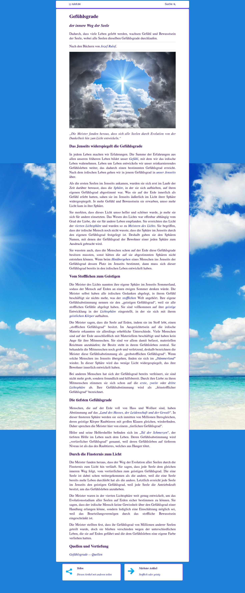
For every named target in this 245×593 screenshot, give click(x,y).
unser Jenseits (166, 172)
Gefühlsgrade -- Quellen (85, 554)
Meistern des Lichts (141, 225)
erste (143, 382)
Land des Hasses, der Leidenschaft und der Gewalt (135, 412)
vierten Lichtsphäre (88, 225)
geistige (170, 306)
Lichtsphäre (108, 311)
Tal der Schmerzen (154, 432)
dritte (172, 382)
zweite (154, 382)
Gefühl (133, 158)
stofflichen (129, 298)
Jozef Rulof (108, 46)
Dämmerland (165, 358)
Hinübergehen (121, 259)
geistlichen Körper (81, 315)
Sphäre (118, 187)
